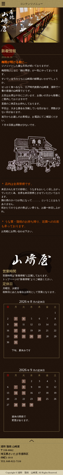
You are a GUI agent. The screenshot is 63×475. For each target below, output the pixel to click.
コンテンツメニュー (31, 3)
